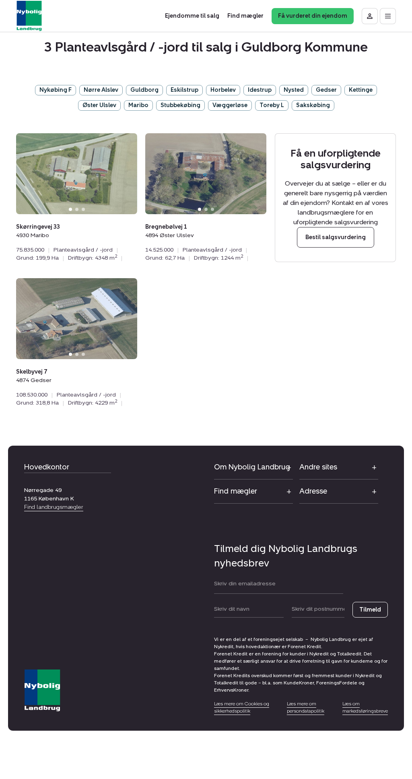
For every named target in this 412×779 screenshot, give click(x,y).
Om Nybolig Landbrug (252, 467)
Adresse (313, 491)
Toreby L (272, 105)
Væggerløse (229, 105)
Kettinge (361, 90)
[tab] (70, 209)
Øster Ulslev (99, 105)
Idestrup (260, 90)
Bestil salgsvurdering (335, 237)
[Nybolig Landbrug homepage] (42, 690)
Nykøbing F (55, 90)
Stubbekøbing (180, 105)
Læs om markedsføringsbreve (365, 707)
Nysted (294, 90)
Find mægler (235, 491)
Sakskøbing (313, 105)
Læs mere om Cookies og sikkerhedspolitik (241, 707)
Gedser (326, 90)
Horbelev (223, 90)
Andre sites (318, 467)
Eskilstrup (184, 90)
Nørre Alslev (101, 90)
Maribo (138, 105)
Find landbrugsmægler (53, 507)
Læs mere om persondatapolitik (305, 707)
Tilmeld (370, 609)
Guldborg (144, 90)
